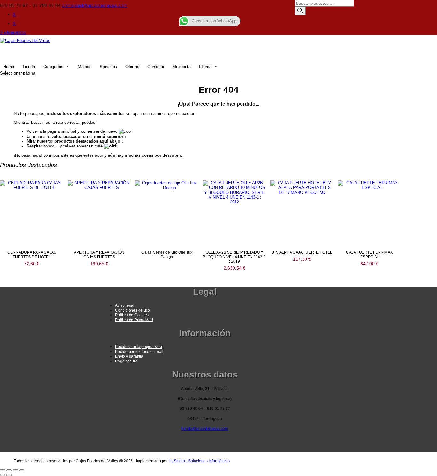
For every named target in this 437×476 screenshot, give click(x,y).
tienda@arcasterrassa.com (204, 428)
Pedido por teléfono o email (139, 351)
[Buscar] (300, 11)
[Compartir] (15, 470)
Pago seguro (126, 361)
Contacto (155, 66)
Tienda (28, 66)
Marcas (84, 66)
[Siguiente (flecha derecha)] (9, 475)
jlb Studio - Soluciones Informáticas (199, 461)
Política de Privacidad (134, 320)
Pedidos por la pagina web (138, 347)
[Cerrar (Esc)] (21, 470)
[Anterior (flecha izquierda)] (2, 475)
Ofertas (132, 66)
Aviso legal (124, 305)
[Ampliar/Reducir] (2, 470)
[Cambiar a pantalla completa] (9, 470)
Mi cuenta (181, 66)
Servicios (108, 66)
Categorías (53, 66)
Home (8, 66)
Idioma (205, 66)
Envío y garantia (129, 356)
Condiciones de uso (132, 310)
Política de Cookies (132, 315)
